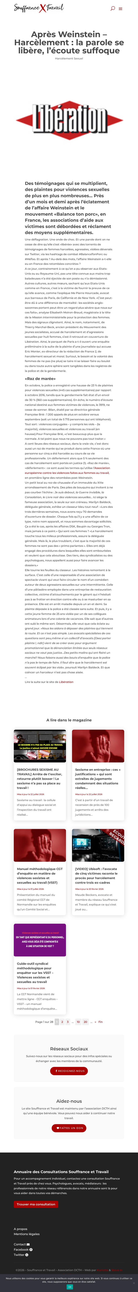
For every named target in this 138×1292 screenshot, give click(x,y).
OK (70, 1287)
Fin (100, 1022)
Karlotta (102, 1270)
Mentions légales (27, 1234)
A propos (20, 1229)
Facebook (21, 1249)
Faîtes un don (71, 1128)
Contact (20, 1244)
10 (78, 1022)
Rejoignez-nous (71, 1070)
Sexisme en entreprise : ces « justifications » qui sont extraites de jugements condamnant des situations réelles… (97, 779)
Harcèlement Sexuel (69, 58)
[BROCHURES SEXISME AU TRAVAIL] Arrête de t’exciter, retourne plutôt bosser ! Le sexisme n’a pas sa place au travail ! (39, 779)
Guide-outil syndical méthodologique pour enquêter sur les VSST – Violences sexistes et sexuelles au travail (35, 973)
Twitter (19, 1255)
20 (85, 1022)
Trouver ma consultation (36, 1204)
